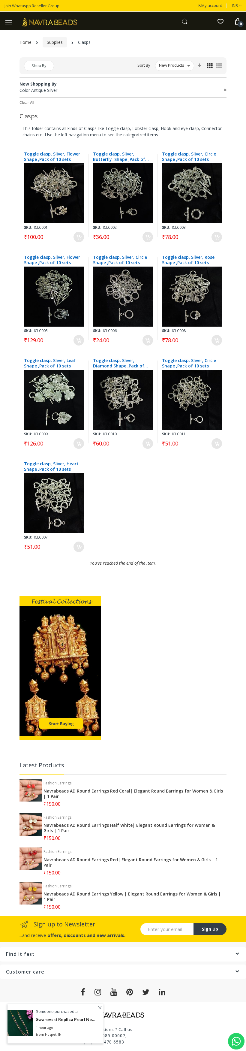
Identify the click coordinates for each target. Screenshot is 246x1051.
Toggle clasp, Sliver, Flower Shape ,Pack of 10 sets (52, 156)
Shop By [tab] (39, 65)
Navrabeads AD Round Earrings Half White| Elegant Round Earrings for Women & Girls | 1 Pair (129, 828)
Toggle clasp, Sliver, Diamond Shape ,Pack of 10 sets (118, 363)
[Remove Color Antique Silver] (225, 90)
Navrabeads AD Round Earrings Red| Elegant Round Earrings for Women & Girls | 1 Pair (131, 862)
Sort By (143, 65)
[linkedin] (162, 992)
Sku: (28, 227)
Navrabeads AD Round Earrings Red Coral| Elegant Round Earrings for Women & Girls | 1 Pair (133, 793)
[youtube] (113, 992)
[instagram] (97, 992)
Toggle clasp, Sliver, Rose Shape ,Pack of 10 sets (188, 260)
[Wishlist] (220, 21)
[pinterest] (129, 992)
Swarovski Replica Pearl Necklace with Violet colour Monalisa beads (66, 1019)
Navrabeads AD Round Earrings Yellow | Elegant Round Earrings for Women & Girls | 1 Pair (132, 896)
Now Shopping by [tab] (38, 84)
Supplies (55, 42)
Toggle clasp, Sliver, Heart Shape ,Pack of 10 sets (51, 466)
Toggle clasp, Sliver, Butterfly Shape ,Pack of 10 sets (119, 156)
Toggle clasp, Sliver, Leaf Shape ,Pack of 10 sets (50, 363)
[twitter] (146, 992)
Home (26, 42)
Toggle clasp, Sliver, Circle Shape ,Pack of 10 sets (189, 156)
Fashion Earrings (57, 783)
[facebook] (83, 992)
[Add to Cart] (79, 237)
